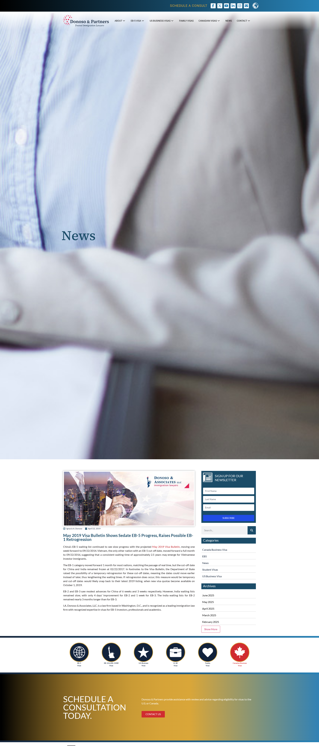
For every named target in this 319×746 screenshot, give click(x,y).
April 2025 (208, 608)
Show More (210, 629)
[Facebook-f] (213, 5)
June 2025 (208, 595)
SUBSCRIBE (228, 518)
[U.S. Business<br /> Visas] (143, 652)
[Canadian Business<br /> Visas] (239, 652)
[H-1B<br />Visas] (175, 652)
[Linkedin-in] (233, 5)
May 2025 (208, 601)
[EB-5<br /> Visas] (79, 652)
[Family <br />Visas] (207, 652)
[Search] (252, 530)
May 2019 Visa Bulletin (166, 546)
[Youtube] (226, 5)
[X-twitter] (219, 5)
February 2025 (210, 621)
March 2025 (209, 615)
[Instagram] (239, 5)
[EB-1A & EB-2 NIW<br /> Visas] (111, 652)
